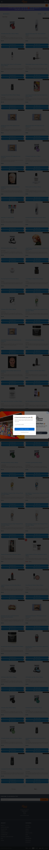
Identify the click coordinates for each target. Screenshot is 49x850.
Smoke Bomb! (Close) (24, 432)
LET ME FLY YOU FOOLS (24, 429)
